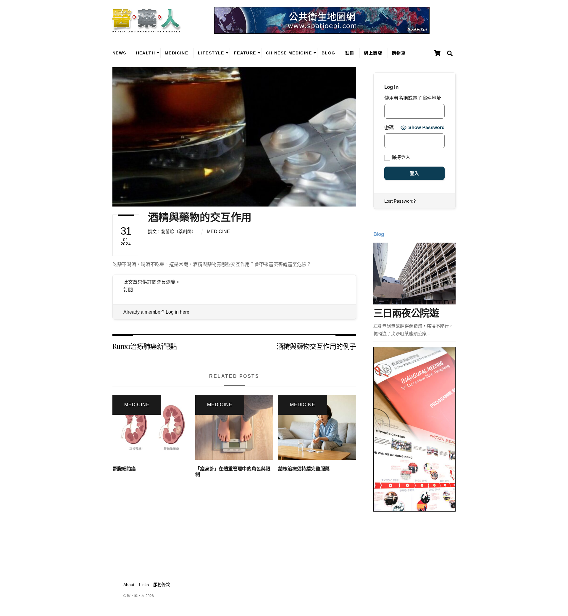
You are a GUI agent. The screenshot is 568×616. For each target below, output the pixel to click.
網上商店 (373, 53)
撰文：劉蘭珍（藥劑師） (172, 231)
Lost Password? (400, 201)
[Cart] (437, 53)
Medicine (176, 53)
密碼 (389, 127)
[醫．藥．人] (146, 29)
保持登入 (400, 157)
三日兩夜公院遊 (405, 313)
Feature (245, 53)
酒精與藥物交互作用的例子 (316, 346)
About (128, 584)
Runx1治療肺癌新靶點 (144, 346)
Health (145, 53)
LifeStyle (211, 53)
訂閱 (128, 289)
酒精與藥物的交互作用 (199, 217)
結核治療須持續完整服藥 (304, 468)
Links (144, 584)
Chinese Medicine (289, 53)
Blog (328, 53)
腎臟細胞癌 (124, 468)
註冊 (349, 53)
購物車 (399, 53)
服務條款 (161, 584)
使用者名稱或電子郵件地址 (412, 98)
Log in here (177, 312)
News (119, 53)
